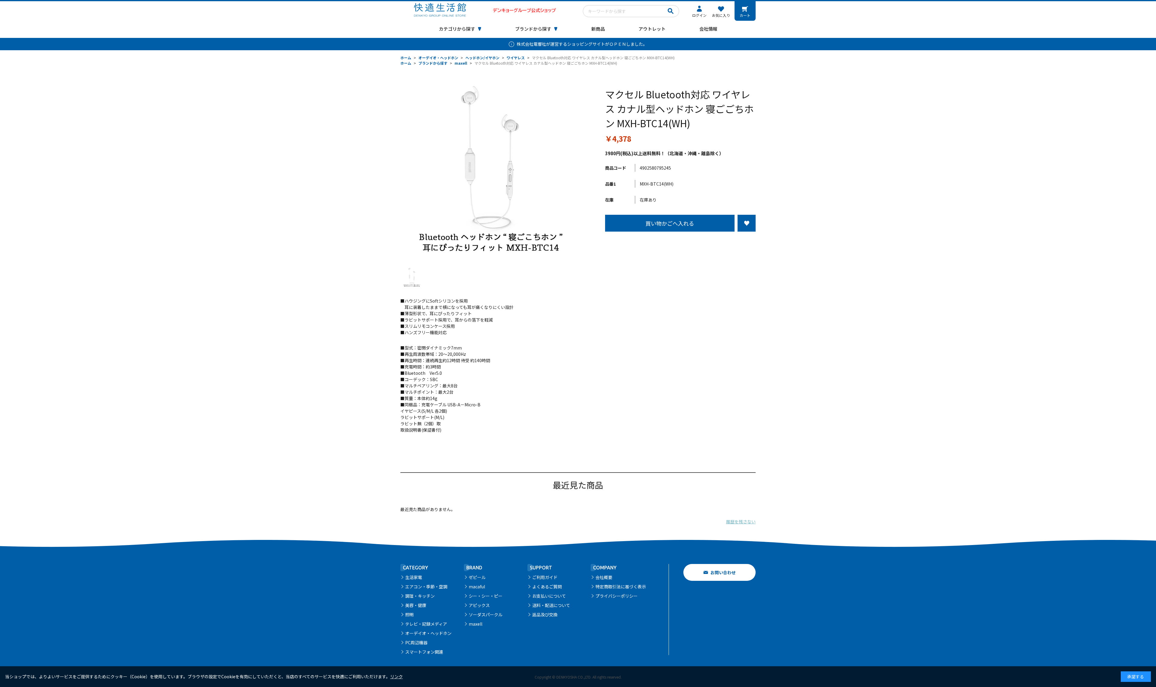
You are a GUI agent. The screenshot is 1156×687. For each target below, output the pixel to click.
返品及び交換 (545, 615)
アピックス (479, 605)
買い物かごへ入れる (669, 223)
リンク (396, 676)
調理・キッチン (420, 596)
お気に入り (721, 15)
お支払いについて (549, 596)
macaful (477, 587)
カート (745, 15)
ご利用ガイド (545, 577)
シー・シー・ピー (485, 596)
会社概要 (603, 577)
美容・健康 (415, 605)
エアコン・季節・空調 (426, 587)
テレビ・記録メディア (426, 624)
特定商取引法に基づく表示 (620, 587)
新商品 (598, 29)
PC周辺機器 (416, 642)
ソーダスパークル (485, 615)
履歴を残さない (741, 522)
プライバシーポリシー (616, 596)
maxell (475, 624)
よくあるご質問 (547, 587)
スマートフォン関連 (424, 652)
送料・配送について (551, 605)
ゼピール (477, 577)
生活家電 (413, 577)
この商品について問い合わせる (680, 242)
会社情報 (708, 29)
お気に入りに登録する (747, 223)
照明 (409, 615)
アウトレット (652, 29)
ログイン (699, 15)
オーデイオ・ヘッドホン (428, 633)
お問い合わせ (723, 572)
